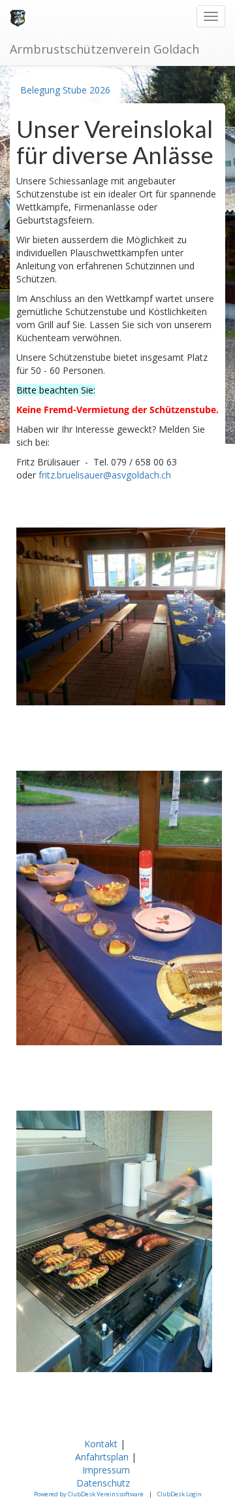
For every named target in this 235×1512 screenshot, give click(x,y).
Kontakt (101, 1443)
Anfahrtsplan (102, 1457)
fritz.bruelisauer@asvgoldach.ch (105, 475)
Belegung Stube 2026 (65, 90)
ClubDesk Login (179, 1494)
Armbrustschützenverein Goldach (104, 49)
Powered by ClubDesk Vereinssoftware (89, 1494)
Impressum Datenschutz (104, 1476)
